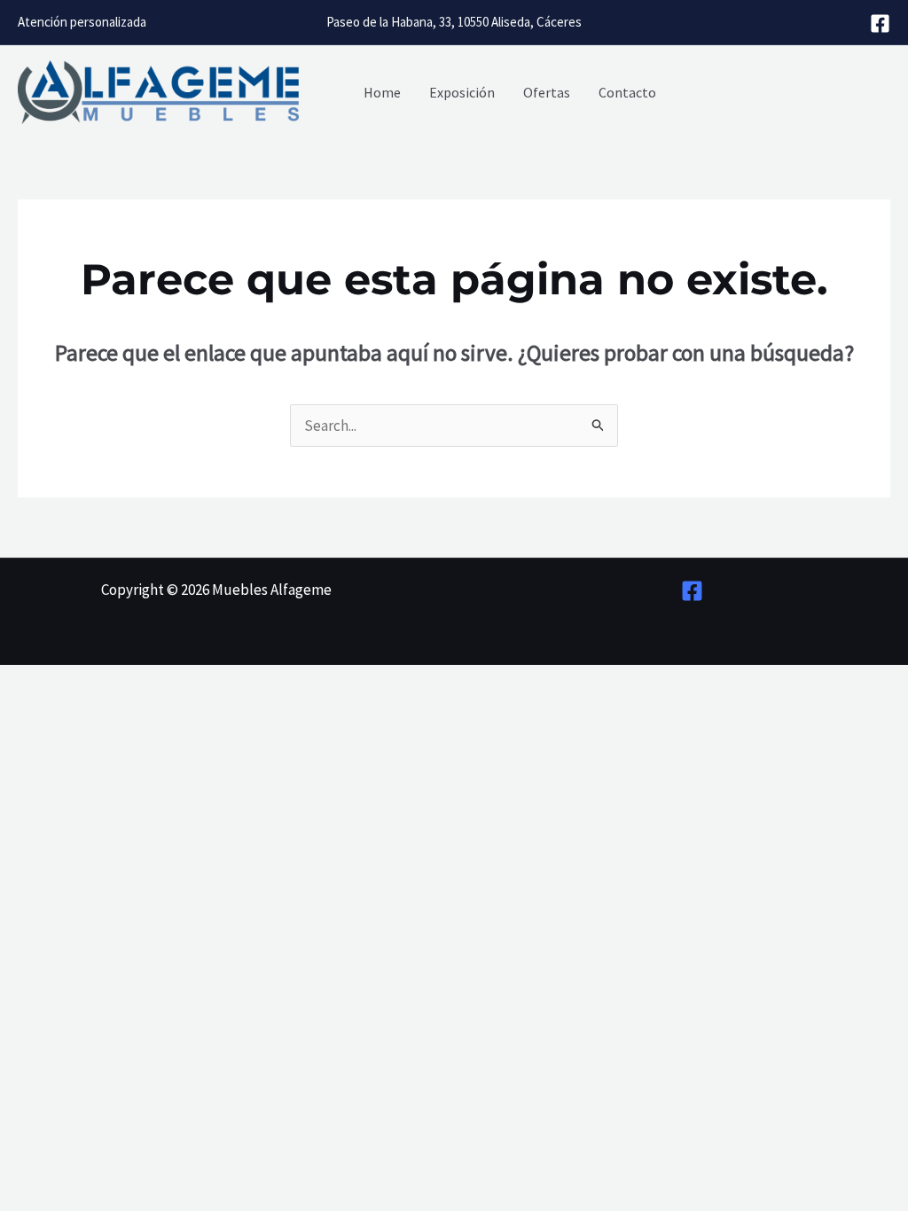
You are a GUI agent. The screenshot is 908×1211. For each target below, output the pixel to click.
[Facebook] (880, 23)
